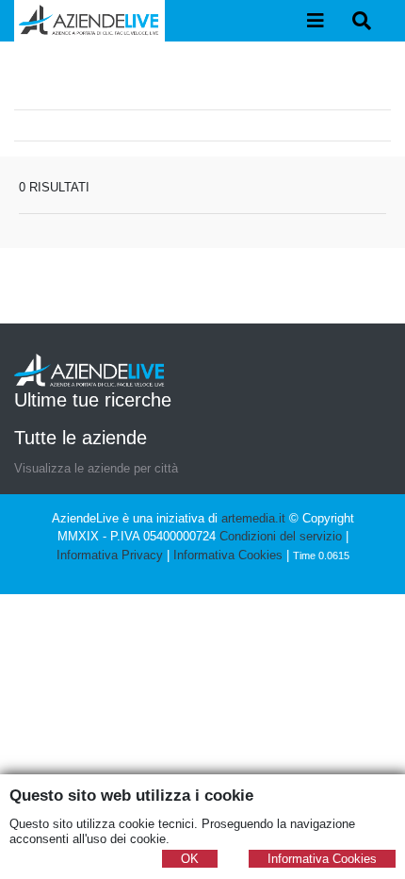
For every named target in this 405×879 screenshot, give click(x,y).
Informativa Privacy (110, 555)
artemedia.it (253, 518)
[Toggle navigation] (315, 21)
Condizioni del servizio (280, 536)
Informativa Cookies (228, 555)
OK (190, 859)
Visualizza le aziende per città (96, 468)
